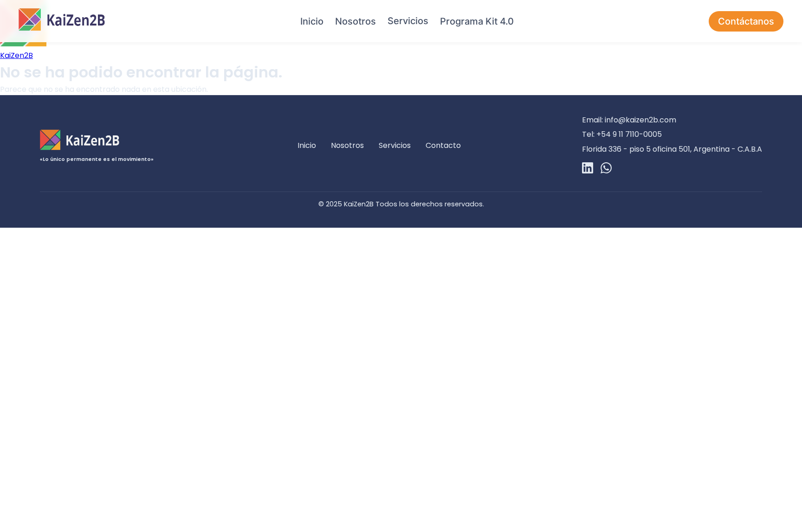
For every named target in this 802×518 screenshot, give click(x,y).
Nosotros (355, 21)
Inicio (311, 21)
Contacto (443, 145)
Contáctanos (746, 21)
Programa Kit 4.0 (477, 21)
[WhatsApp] (606, 169)
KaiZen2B (16, 55)
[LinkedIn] (587, 169)
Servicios (408, 20)
